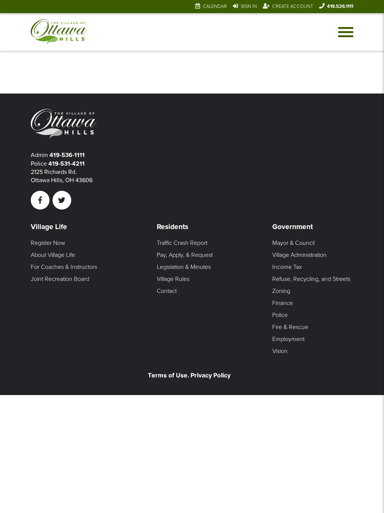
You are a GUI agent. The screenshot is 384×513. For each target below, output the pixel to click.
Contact (167, 291)
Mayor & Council (293, 243)
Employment (288, 339)
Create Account (292, 6)
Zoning (281, 291)
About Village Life (53, 255)
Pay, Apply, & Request (185, 255)
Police (280, 315)
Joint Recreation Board (60, 279)
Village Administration (299, 255)
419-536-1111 (67, 155)
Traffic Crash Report (182, 243)
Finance (282, 303)
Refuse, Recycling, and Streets (311, 279)
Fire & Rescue (290, 327)
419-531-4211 (66, 163)
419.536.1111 (340, 6)
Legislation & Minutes (184, 267)
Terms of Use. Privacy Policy (189, 375)
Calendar (215, 6)
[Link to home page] (59, 32)
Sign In (249, 6)
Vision (280, 351)
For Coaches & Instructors (64, 267)
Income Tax (287, 267)
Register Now (48, 243)
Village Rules (173, 279)
